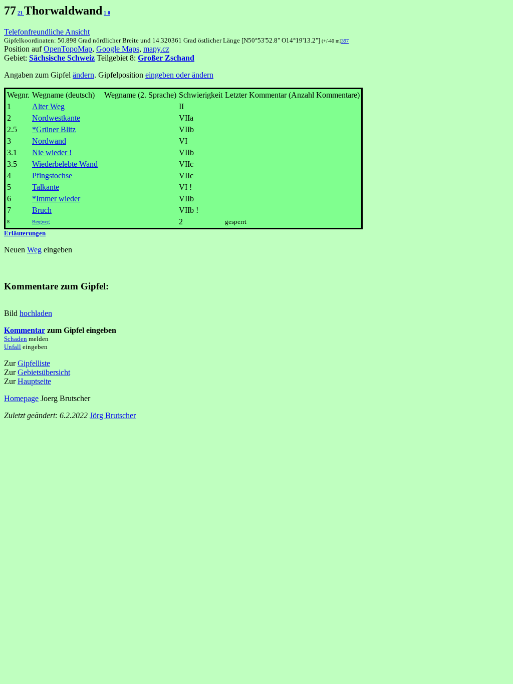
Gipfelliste (34, 363)
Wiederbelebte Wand (65, 164)
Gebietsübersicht (44, 372)
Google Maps (117, 49)
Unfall (12, 347)
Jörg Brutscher (113, 415)
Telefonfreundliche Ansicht (47, 32)
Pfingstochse (52, 175)
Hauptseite (34, 381)
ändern (83, 75)
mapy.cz (156, 49)
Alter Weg (48, 106)
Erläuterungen (25, 233)
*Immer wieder (56, 198)
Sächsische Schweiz (62, 58)
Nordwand (49, 141)
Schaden (15, 339)
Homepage (21, 398)
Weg (34, 249)
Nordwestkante (56, 118)
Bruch (42, 210)
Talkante (45, 187)
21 (21, 13)
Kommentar (24, 330)
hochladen (36, 313)
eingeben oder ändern (179, 75)
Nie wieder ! (52, 152)
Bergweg (41, 221)
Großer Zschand (166, 58)
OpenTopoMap (68, 49)
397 (345, 41)
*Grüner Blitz (54, 129)
